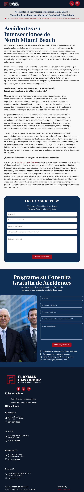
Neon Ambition (64, 489)
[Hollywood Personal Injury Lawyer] (12, 4)
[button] (77, 3)
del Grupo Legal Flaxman (27, 162)
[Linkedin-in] (29, 389)
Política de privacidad (25, 489)
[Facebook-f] (18, 389)
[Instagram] (23, 389)
